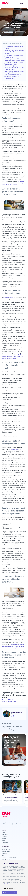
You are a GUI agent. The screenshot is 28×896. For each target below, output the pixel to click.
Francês (4, 836)
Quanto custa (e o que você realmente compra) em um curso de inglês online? (14, 67)
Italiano (4, 840)
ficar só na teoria (16, 449)
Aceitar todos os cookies (9, 892)
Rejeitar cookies (8, 888)
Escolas (4, 853)
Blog (4, 823)
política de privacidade (9, 883)
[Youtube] (16, 823)
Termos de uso (6, 859)
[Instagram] (12, 823)
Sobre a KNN (6, 849)
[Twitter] (20, 823)
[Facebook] (8, 823)
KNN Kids (5, 842)
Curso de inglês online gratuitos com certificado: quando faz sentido (14, 52)
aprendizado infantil (8, 297)
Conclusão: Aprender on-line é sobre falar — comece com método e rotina (14, 76)
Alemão (4, 838)
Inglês (3, 832)
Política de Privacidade (9, 857)
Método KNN (6, 851)
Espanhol (4, 834)
